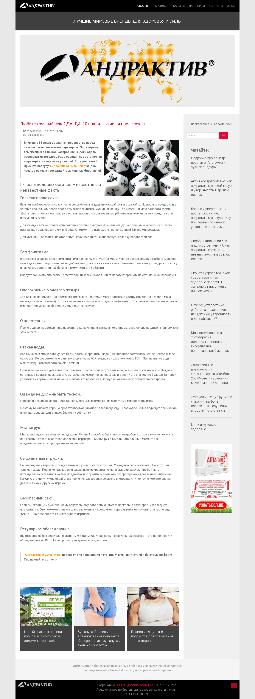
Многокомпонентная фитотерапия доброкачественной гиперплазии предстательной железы (210, 342)
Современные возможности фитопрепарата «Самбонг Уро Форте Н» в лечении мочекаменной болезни (210, 374)
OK (223, 135)
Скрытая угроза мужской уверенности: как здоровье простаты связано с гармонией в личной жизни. (210, 282)
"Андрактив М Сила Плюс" (67, 166)
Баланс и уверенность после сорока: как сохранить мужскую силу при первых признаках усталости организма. (211, 218)
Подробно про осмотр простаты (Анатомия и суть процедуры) (208, 162)
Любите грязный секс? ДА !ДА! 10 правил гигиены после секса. (83, 124)
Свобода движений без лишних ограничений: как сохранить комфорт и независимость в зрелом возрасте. (211, 250)
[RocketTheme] (35, 685)
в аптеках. (51, 559)
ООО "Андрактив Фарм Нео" (135, 685)
